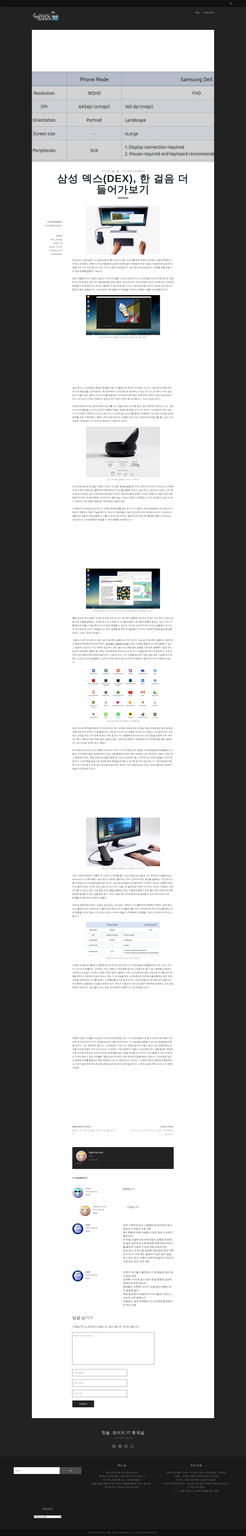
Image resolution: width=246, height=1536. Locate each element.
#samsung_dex (56, 250)
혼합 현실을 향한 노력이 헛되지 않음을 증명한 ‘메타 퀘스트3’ (122, 1483)
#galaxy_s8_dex (55, 247)
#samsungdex (56, 254)
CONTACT (208, 13)
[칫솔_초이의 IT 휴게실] (46, 19)
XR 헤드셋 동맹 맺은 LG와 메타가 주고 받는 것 (122, 1476)
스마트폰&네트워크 (133, 171)
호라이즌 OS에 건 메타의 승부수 (122, 1472)
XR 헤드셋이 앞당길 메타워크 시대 (122, 1487)
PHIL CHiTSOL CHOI (87, 1160)
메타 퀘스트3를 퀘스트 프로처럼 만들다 (122, 1480)
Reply (88, 1195)
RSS (198, 13)
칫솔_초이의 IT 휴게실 (123, 1432)
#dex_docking (56, 239)
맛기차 (179, 1480)
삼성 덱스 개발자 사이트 (117, 644)
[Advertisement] (123, 50)
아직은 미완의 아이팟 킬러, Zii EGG (208, 1472)
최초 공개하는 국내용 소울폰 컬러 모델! (199, 1491)
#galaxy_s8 (57, 243)
